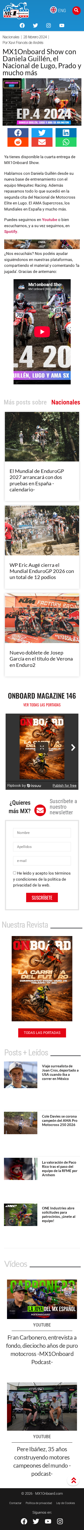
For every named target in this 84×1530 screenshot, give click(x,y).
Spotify (10, 231)
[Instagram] (48, 25)
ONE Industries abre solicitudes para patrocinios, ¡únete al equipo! (58, 1214)
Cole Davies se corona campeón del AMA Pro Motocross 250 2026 (59, 1120)
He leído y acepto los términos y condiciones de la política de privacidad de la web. (42, 879)
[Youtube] (61, 25)
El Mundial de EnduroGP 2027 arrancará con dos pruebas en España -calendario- (37, 480)
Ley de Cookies (65, 1503)
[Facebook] (22, 25)
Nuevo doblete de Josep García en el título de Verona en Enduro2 (41, 658)
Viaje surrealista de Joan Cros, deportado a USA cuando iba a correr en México (60, 1072)
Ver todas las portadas (42, 705)
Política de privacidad (39, 1503)
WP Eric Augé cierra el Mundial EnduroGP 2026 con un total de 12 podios (42, 571)
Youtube (49, 219)
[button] (17, 132)
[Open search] (76, 10)
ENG (62, 10)
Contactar (15, 1503)
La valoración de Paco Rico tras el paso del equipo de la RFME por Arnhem (59, 1168)
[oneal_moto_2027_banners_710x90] (42, 247)
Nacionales (11, 37)
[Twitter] (35, 25)
